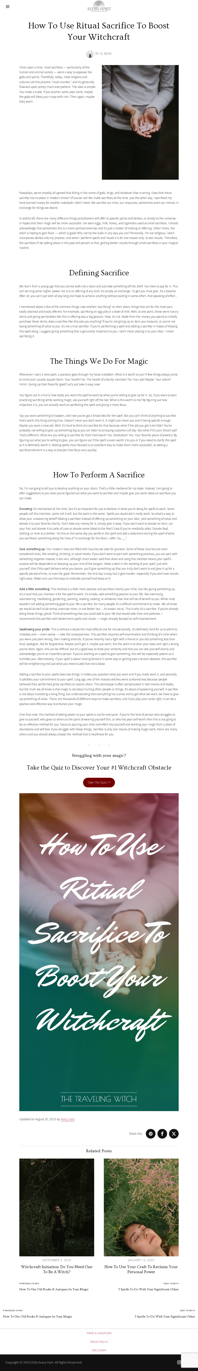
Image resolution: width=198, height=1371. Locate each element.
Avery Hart (68, 1119)
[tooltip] (151, 1134)
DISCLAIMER (99, 1350)
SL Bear (106, 54)
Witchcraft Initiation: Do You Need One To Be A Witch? (56, 1269)
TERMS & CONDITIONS (99, 1333)
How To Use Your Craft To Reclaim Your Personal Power (141, 1269)
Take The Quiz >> (99, 782)
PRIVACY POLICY (99, 1342)
